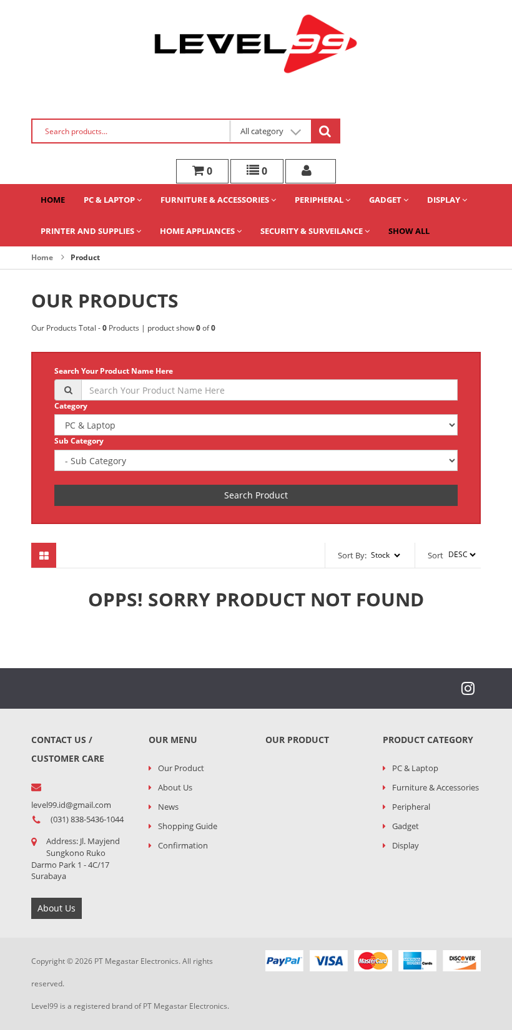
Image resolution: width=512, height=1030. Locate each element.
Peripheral (320, 199)
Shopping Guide (187, 826)
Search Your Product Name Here (113, 371)
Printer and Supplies (88, 230)
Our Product (181, 768)
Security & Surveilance (312, 230)
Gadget (386, 199)
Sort (435, 555)
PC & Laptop (110, 199)
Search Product (256, 495)
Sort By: (352, 555)
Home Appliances (198, 230)
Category (70, 406)
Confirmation (183, 845)
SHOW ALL (409, 230)
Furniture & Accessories (215, 199)
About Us (56, 908)
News (168, 806)
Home (53, 199)
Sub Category (79, 440)
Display (444, 199)
